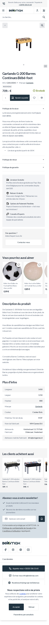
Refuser (32, 607)
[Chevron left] (5, 25)
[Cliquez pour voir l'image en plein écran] (42, 25)
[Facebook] (5, 550)
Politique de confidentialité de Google (17, 528)
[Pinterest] (21, 550)
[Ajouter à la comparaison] (42, 98)
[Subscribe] (42, 519)
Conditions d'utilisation (11, 531)
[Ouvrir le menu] (3, 10)
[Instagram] (13, 550)
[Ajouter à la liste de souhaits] (34, 98)
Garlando (29, 83)
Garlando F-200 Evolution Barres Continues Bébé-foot (32, 483)
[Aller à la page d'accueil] (16, 10)
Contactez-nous (23, 242)
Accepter (16, 607)
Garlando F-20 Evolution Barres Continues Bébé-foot (11, 483)
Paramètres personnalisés (24, 614)
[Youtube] (28, 550)
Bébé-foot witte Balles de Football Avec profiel (32, 286)
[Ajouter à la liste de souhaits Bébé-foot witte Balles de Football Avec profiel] (39, 264)
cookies (23, 593)
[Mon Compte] (37, 10)
